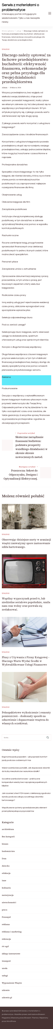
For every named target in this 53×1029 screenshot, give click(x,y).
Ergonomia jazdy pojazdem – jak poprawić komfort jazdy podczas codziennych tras (24, 758)
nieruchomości (9, 902)
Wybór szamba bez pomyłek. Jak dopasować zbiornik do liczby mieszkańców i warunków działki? (26, 769)
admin (4, 87)
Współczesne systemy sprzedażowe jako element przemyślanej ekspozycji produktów (24, 809)
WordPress (11, 1021)
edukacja (6, 873)
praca (4, 909)
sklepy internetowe (11, 953)
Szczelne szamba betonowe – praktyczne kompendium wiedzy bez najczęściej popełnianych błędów (24, 782)
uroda (4, 968)
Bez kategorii (8, 836)
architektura (8, 829)
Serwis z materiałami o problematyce (20, 7)
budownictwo (8, 851)
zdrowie (6, 990)
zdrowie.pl (7, 997)
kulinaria (6, 887)
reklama (6, 924)
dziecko (5, 865)
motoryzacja (8, 895)
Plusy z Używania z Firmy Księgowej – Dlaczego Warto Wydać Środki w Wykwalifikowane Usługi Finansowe (25, 660)
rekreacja (6, 939)
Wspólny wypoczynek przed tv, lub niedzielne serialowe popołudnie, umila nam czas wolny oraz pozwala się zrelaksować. (26, 604)
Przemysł (6, 917)
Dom (4, 858)
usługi (6, 49)
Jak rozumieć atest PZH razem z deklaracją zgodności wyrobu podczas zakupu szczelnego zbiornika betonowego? (26, 796)
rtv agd (5, 946)
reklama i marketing (12, 931)
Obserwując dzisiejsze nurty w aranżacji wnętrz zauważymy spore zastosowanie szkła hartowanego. (26, 543)
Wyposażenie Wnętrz (12, 983)
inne (4, 880)
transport (6, 961)
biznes (5, 843)
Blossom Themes (31, 1018)
